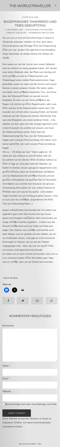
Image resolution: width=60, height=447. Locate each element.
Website (6, 391)
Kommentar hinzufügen (41, 33)
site (39, 444)
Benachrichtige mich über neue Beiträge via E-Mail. (31, 404)
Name (6, 366)
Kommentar (8, 326)
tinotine (48, 29)
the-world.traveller (30, 6)
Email (5, 379)
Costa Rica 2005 (30, 17)
